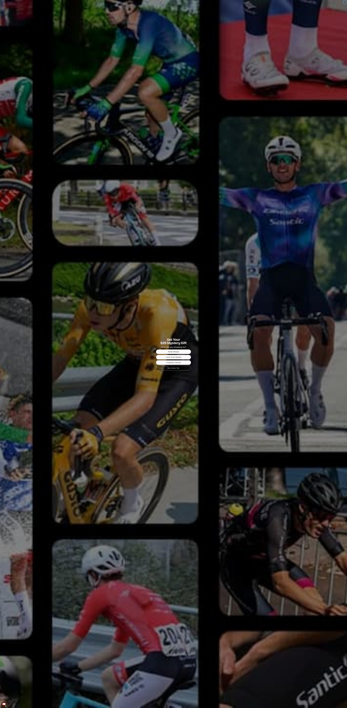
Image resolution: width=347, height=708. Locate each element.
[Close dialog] (344, 2)
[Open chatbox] (4, 704)
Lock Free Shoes (173, 357)
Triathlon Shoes (173, 363)
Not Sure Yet (173, 368)
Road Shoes (173, 352)
